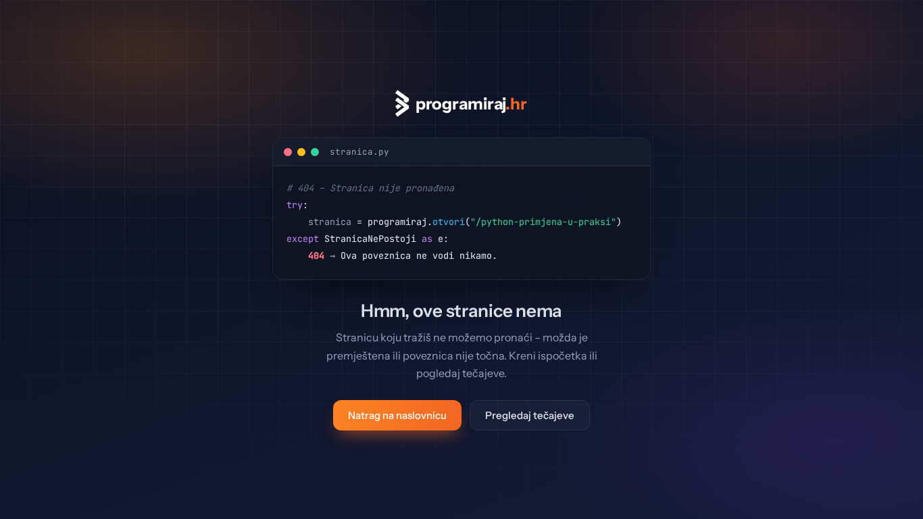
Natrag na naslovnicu (397, 415)
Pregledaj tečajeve (529, 415)
